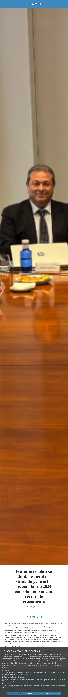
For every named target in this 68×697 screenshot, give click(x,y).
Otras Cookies (9, 684)
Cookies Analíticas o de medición (15, 677)
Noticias (32, 616)
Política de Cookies (48, 665)
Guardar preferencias (16, 693)
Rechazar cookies (32, 693)
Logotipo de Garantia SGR (35, 4)
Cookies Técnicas (10, 670)
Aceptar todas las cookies (50, 693)
